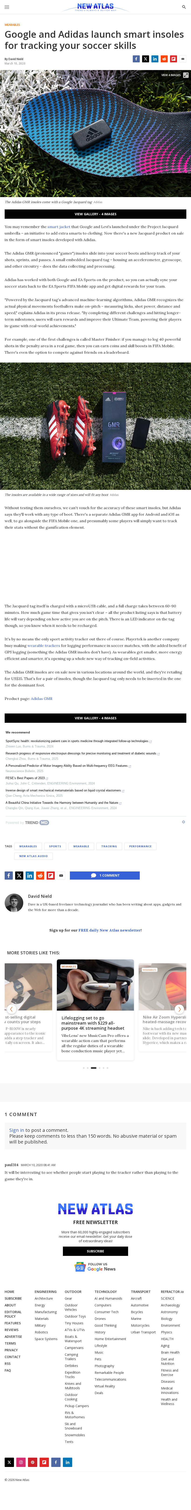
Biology (166, 1318)
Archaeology (170, 1305)
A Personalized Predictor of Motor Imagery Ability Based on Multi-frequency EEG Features (67, 765)
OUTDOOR (73, 1291)
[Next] (179, 1009)
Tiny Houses (74, 1323)
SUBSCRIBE (13, 1298)
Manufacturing (46, 1312)
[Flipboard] (173, 58)
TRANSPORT (141, 1291)
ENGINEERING (46, 1291)
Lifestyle (101, 1345)
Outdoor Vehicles (71, 1307)
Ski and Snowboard (73, 1426)
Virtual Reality (105, 1386)
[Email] (182, 58)
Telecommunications (110, 1379)
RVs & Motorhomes (75, 1414)
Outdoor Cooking (71, 1396)
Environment (170, 1325)
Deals (99, 1393)
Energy (40, 1305)
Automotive (140, 1305)
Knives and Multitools (73, 1385)
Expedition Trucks (72, 1374)
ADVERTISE (13, 1336)
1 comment (109, 875)
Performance (140, 846)
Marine (136, 1318)
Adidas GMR (41, 698)
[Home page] (95, 8)
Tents (69, 1441)
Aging (165, 1345)
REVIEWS (11, 1330)
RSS (7, 1363)
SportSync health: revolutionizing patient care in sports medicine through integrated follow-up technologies (77, 741)
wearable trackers (43, 645)
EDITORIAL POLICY (13, 1314)
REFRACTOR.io (172, 1291)
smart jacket (59, 226)
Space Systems (46, 1339)
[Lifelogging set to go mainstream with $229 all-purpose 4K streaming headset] (95, 985)
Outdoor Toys (75, 1316)
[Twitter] (145, 58)
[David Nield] (14, 903)
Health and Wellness (169, 1401)
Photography (104, 1366)
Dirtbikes (71, 1365)
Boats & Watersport (73, 1338)
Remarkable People (109, 1372)
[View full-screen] (186, 75)
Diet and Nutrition (167, 1361)
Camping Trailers (71, 1356)
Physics (166, 1332)
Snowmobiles (75, 1435)
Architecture (44, 1298)
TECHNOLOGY (106, 1291)
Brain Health (170, 1352)
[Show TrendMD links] (183, 822)
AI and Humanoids (108, 1298)
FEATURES (13, 1323)
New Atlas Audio (33, 856)
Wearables (12, 25)
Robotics (41, 1332)
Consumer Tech (107, 1312)
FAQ (8, 1370)
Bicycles (137, 1312)
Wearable (81, 846)
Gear (68, 1298)
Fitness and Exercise (169, 1372)
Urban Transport (143, 1332)
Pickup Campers (77, 1406)
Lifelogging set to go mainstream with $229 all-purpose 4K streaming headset (92, 1023)
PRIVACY (11, 1350)
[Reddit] (164, 58)
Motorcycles (140, 1325)
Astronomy (169, 1312)
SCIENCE (167, 1298)
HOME (9, 1291)
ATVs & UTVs (75, 1330)
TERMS (10, 1343)
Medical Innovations (170, 1390)
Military (40, 1325)
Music (99, 1352)
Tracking (109, 846)
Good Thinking (105, 1325)
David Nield (40, 896)
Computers (103, 1305)
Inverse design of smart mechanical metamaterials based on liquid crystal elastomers (63, 790)
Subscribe (95, 1251)
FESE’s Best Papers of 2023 (25, 778)
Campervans (74, 1347)
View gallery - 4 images (95, 214)
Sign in (16, 1130)
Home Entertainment (110, 1339)
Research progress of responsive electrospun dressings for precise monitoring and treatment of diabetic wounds (81, 753)
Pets (98, 1359)
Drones (100, 1318)
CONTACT (13, 1357)
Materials (42, 1318)
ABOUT (10, 1305)
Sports (55, 846)
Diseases (168, 1381)
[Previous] (11, 1009)
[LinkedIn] (154, 58)
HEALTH (167, 1339)
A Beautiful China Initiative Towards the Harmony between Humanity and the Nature (62, 802)
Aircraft (136, 1298)
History (100, 1332)
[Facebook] (136, 58)
